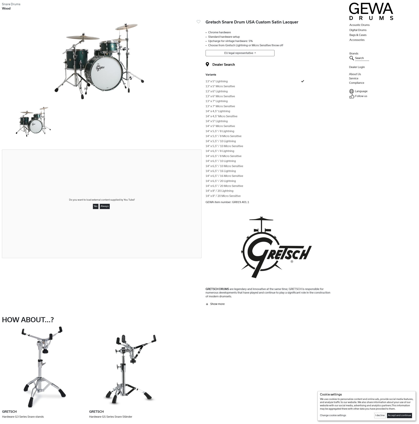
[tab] (276, 81)
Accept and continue (399, 415)
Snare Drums (11, 4)
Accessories (356, 40)
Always (105, 206)
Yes (95, 206)
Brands (353, 53)
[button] (383, 91)
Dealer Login (357, 67)
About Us (355, 74)
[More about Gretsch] (276, 247)
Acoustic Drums (359, 25)
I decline (380, 415)
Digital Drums (357, 30)
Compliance (356, 83)
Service (353, 78)
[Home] (371, 11)
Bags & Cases (357, 35)
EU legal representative (239, 53)
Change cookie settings (333, 415)
